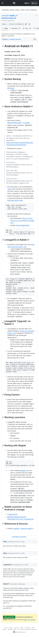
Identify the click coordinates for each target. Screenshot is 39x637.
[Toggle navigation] (2, 3)
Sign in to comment (29, 619)
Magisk (23, 470)
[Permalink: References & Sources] (3, 523)
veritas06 (5, 16)
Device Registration (22, 225)
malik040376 (7, 564)
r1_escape (26, 123)
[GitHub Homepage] (14, 632)
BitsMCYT (6, 584)
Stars (28, 28)
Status (21, 627)
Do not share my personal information (27, 629)
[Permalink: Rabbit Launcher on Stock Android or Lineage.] (3, 508)
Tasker (9, 189)
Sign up (34, 3)
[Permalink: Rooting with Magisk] (3, 445)
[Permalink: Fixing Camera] (3, 394)
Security (16, 627)
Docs (33, 627)
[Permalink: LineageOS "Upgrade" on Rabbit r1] (3, 322)
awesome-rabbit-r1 (27, 528)
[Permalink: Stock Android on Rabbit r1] (3, 106)
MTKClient (10, 88)
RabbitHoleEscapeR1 (14, 123)
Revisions (16, 28)
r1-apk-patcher (12, 514)
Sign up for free (9, 617)
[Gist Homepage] (14, 3)
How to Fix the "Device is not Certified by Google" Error (22, 220)
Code (6, 28)
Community (28, 627)
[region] (19, 287)
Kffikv (5, 541)
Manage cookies (12, 629)
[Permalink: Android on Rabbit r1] (3, 46)
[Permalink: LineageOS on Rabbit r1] (3, 239)
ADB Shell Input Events (15, 200)
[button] (25, 24)
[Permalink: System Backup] (3, 79)
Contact (4, 629)
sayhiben (16, 528)
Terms (6, 627)
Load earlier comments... (19, 537)
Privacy (11, 627)
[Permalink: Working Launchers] (3, 417)
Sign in (26, 3)
